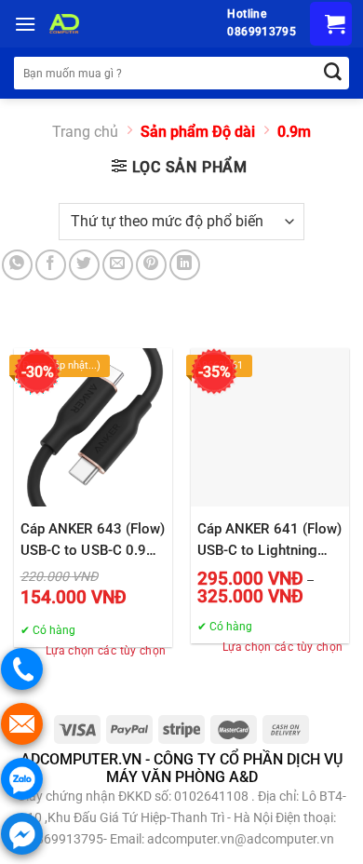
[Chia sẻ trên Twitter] (84, 265)
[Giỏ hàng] (331, 24)
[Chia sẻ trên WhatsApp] (17, 265)
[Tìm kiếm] (332, 73)
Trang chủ (85, 132)
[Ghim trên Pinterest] (151, 265)
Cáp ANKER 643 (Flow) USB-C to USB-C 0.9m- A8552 (93, 540)
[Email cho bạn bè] (117, 265)
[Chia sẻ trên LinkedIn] (184, 265)
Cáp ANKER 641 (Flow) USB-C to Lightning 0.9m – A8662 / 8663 (270, 540)
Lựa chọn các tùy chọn (106, 650)
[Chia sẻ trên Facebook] (50, 265)
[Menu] (25, 24)
